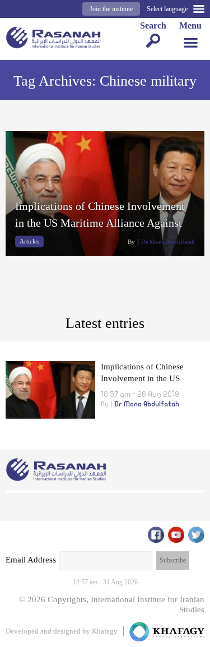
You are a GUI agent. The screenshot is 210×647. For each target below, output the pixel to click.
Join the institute (111, 9)
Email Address (31, 559)
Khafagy (105, 631)
